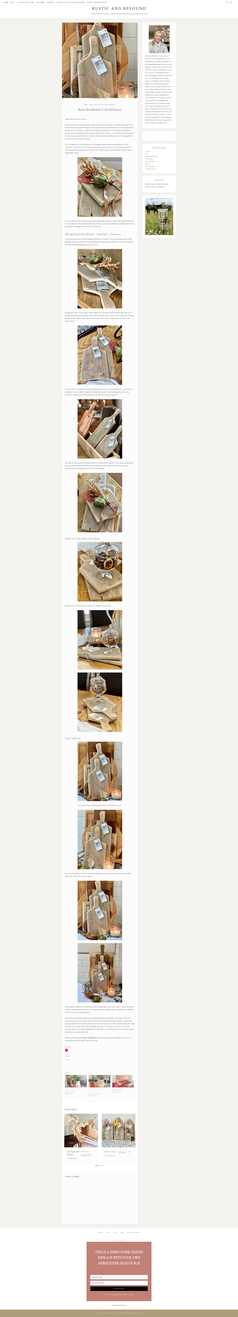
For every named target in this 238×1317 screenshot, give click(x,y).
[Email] (232, 2)
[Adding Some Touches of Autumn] (99, 1081)
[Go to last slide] (67, 1139)
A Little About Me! (25, 2)
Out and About (150, 161)
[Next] (132, 1139)
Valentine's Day (150, 169)
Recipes (148, 164)
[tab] (96, 1165)
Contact (51, 2)
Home (6, 2)
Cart (122, 1232)
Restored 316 (138, 1313)
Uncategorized (150, 166)
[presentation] (81, 1130)
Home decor (149, 159)
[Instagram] (227, 2)
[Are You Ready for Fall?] (76, 1081)
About (101, 1232)
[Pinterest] (229, 2)
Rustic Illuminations (97, 2)
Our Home (40, 2)
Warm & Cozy (120, 1088)
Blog (12, 2)
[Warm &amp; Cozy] (123, 1081)
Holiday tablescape (151, 156)
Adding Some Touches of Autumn (97, 1090)
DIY (146, 154)
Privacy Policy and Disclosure (71, 2)
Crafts (147, 151)
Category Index (133, 1232)
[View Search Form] (234, 2)
